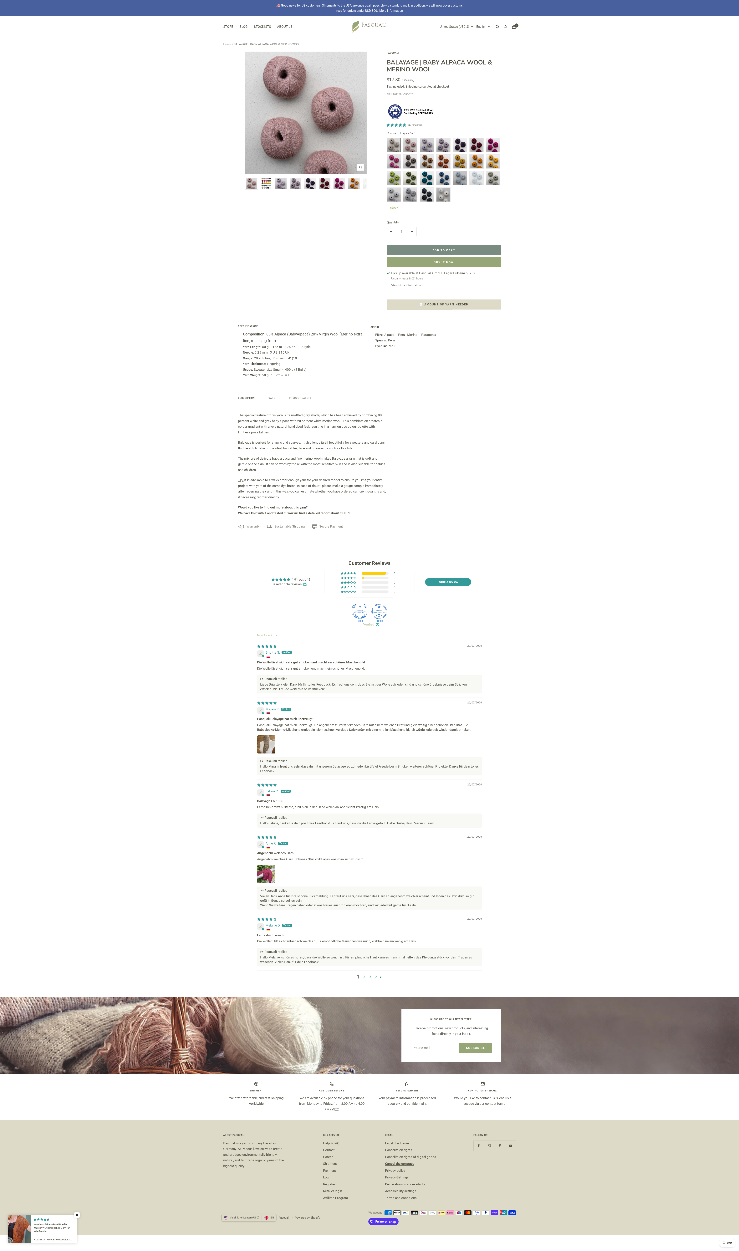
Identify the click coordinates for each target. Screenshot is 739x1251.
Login (327, 1177)
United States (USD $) (454, 26)
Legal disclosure (397, 1143)
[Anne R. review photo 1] (266, 874)
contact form (494, 1103)
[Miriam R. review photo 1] (266, 744)
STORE (228, 26)
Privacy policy (395, 1170)
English (481, 26)
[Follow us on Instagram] (489, 1146)
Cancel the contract (399, 1164)
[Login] (505, 26)
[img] (267, 646)
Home (227, 44)
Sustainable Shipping (289, 526)
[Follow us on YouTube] (510, 1146)
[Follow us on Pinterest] (500, 1146)
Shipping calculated (418, 86)
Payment (329, 1170)
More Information (391, 11)
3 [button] (370, 977)
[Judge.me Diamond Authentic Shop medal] (360, 611)
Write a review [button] (448, 582)
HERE (346, 513)
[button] (397, 125)
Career (328, 1157)
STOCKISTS (262, 26)
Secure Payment (331, 526)
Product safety (300, 398)
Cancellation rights (398, 1150)
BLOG (243, 26)
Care (271, 398)
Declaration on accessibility (405, 1184)
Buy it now (444, 262)
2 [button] (364, 977)
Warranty (253, 526)
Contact (329, 1150)
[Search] (497, 26)
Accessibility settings (400, 1191)
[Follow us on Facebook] (478, 1146)
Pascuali (393, 53)
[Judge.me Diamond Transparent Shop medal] (379, 611)
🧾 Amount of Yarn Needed (443, 304)
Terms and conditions (401, 1198)
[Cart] (514, 27)
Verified (368, 624)
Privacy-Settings (397, 1177)
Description (246, 398)
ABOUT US (285, 26)
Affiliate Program (335, 1198)
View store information (406, 285)
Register (329, 1184)
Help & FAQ (331, 1143)
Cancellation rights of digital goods (410, 1157)
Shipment (330, 1164)
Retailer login (332, 1191)
